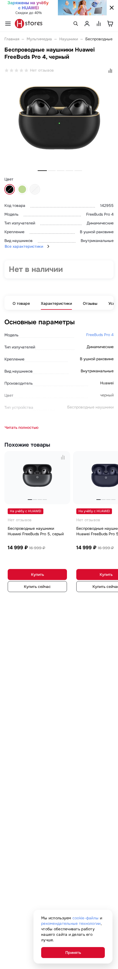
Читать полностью (21, 427)
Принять (73, 952)
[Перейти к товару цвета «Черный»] (9, 189)
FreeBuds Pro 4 (100, 334)
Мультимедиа (39, 38)
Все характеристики (24, 246)
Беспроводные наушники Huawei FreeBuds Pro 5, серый (36, 531)
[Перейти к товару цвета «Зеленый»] (22, 189)
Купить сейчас (37, 586)
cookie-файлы (85, 918)
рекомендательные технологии (71, 923)
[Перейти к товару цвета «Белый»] (35, 189)
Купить (37, 574)
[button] (42, 170)
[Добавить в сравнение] (63, 457)
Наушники (68, 38)
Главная (11, 38)
